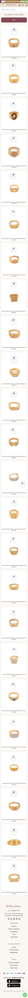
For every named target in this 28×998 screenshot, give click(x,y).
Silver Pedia (14, 937)
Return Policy (14, 968)
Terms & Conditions (14, 962)
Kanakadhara (14, 931)
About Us (14, 926)
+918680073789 (15, 910)
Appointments (14, 952)
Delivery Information (14, 929)
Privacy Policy (14, 965)
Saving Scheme (14, 949)
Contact (14, 947)
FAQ (14, 934)
